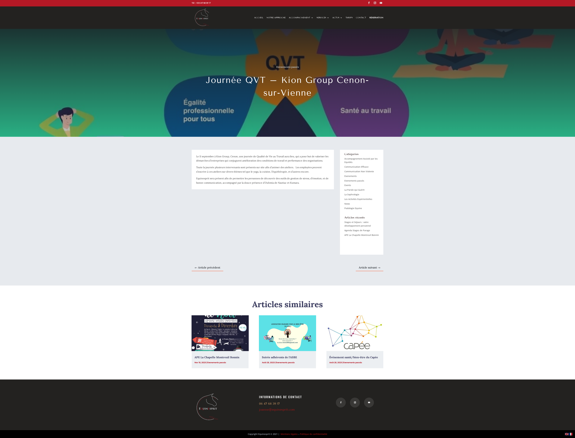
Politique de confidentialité (313, 434)
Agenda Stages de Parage (357, 230)
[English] (567, 433)
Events (347, 185)
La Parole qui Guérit (354, 189)
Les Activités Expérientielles (358, 199)
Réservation (376, 17)
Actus (335, 17)
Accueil (258, 17)
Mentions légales (289, 434)
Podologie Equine (353, 208)
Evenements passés (287, 66)
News (347, 203)
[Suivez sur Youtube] (381, 2)
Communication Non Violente (359, 171)
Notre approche (276, 17)
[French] (571, 433)
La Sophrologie (351, 194)
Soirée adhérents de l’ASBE (279, 357)
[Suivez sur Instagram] (375, 2)
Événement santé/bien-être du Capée (353, 357)
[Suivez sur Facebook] (369, 2)
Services (321, 17)
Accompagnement (299, 17)
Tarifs (349, 17)
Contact (361, 17)
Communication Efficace (356, 166)
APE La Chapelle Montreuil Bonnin (361, 235)
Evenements (350, 176)
